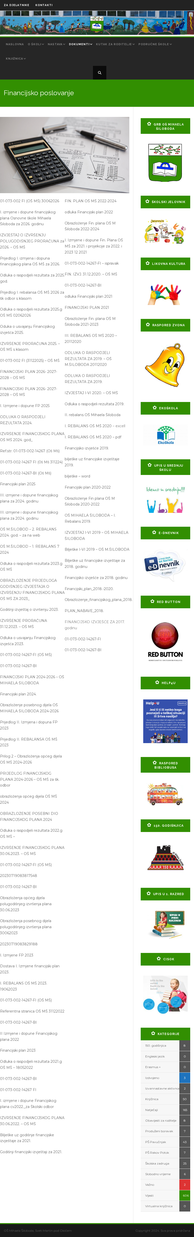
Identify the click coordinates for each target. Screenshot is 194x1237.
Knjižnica (14, 58)
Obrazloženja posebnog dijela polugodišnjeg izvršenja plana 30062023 (26, 927)
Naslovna (15, 44)
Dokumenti (79, 44)
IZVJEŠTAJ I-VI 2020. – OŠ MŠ (91, 393)
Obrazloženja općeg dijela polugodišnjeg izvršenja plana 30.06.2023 (26, 904)
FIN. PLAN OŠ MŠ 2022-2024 (90, 201)
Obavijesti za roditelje (160, 1120)
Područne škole (153, 44)
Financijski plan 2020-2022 (88, 487)
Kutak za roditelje (114, 44)
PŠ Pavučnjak (155, 1142)
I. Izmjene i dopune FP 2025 (25, 405)
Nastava (55, 44)
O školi (34, 44)
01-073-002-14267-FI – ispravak (92, 263)
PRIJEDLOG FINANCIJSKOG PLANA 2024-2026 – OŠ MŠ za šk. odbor (29, 779)
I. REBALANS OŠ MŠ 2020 (88, 426)
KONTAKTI (44, 5)
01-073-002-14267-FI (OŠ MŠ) (26, 654)
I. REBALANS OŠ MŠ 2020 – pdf (93, 437)
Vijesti (149, 1195)
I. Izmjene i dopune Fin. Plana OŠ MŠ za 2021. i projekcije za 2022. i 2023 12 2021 (94, 246)
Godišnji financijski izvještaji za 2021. (31, 1152)
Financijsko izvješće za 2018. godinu (96, 577)
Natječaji (151, 1110)
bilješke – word (77, 476)
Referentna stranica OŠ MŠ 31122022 (32, 1011)
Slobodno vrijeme (158, 1174)
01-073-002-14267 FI (18, 1090)
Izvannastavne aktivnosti (163, 1088)
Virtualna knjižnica (159, 1206)
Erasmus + (153, 1067)
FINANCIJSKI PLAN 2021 (87, 307)
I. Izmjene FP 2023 (16, 955)
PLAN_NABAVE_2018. (84, 611)
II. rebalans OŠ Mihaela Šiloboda (92, 415)
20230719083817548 (18, 875)
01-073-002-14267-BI (18, 666)
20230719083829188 (19, 944)
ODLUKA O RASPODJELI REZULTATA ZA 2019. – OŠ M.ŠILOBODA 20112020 (88, 358)
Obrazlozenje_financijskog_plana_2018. (99, 599)
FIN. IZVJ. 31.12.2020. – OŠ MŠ (91, 274)
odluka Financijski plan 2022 (89, 212)
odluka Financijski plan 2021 (88, 296)
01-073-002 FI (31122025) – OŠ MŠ (30, 360)
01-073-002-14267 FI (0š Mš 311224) (31, 462)
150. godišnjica (155, 1045)
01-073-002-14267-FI (83, 639)
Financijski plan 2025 (17, 484)
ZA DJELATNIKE (16, 5)
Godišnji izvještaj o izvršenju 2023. (29, 609)
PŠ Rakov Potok (157, 1152)
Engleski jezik (155, 1056)
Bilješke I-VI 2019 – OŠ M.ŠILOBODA (97, 549)
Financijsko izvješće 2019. (87, 448)
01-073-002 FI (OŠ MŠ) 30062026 (29, 201)
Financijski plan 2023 (18, 1050)
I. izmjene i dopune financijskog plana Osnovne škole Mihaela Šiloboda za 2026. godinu (28, 218)
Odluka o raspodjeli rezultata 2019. (94, 404)
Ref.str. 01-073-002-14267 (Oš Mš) (30, 451)
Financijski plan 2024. (18, 694)
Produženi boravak (159, 1131)
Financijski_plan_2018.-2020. (89, 589)
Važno (149, 1184)
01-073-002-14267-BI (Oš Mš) (25, 473)
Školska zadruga (157, 1163)
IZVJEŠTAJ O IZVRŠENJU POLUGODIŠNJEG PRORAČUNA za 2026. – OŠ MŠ (32, 241)
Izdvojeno (152, 1078)
